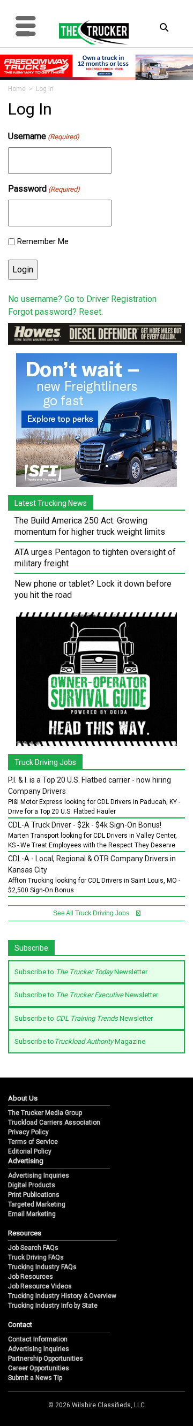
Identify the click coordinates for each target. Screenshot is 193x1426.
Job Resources (30, 1276)
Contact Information (38, 1339)
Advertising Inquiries (38, 1175)
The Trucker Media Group (45, 1113)
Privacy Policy (28, 1132)
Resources (24, 1233)
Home (17, 89)
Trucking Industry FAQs (42, 1267)
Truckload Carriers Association (54, 1122)
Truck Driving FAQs (36, 1257)
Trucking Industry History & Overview (62, 1296)
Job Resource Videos (40, 1286)
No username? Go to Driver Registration (82, 299)
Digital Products (31, 1185)
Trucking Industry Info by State (53, 1305)
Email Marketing (32, 1214)
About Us (23, 1098)
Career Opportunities (38, 1368)
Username (43, 136)
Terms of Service (33, 1142)
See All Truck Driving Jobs (92, 913)
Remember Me (43, 241)
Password (44, 189)
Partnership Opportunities (45, 1358)
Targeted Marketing (36, 1204)
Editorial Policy (29, 1151)
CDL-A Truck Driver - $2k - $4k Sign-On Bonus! (84, 825)
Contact (20, 1325)
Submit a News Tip (35, 1378)
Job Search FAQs (33, 1247)
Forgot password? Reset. (55, 312)
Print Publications (34, 1195)
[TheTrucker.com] (88, 32)
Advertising (25, 1161)
